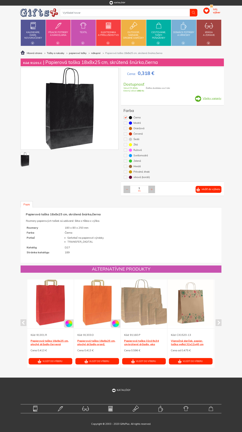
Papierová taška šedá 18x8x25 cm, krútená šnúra (141, 342)
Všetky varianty (212, 98)
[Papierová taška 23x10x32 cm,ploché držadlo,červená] (97, 302)
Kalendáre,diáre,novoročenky (33, 35)
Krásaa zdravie (209, 33)
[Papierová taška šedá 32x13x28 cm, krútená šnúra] (191, 302)
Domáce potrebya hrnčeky (183, 33)
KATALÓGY (123, 390)
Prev (23, 322)
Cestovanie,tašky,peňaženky (158, 35)
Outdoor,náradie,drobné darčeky (133, 35)
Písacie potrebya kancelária (58, 33)
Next (218, 322)
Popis (26, 204)
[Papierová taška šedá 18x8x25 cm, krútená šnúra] (144, 302)
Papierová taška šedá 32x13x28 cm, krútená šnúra (189, 342)
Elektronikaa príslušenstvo (108, 33)
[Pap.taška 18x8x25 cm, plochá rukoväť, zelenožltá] (50, 302)
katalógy (119, 2)
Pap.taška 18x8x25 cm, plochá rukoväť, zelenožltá (50, 342)
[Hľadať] (193, 12)
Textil (83, 32)
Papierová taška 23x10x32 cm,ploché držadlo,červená (94, 342)
